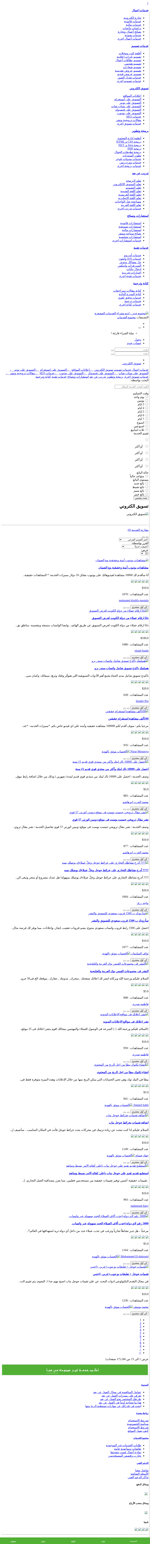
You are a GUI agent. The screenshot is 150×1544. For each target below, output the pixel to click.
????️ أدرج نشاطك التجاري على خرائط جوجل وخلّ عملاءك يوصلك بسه (106, 870)
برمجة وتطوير (140, 130)
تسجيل (13, 1541)
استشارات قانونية (130, 223)
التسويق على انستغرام (127, 99)
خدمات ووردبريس (130, 162)
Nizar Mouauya (139, 751)
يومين (141, 400)
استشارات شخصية (130, 237)
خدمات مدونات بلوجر (128, 159)
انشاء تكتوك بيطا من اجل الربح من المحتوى (123, 1072)
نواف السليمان (139, 953)
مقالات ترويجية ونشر (128, 120)
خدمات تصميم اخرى (129, 81)
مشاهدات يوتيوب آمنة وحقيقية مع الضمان (123, 567)
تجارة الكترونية (132, 17)
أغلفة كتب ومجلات (130, 53)
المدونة (145, 1384)
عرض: (145, 550)
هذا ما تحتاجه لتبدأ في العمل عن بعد (120, 1402)
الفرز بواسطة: (140, 543)
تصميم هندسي (132, 63)
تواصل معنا (142, 1470)
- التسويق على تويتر (26, 369)
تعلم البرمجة (133, 180)
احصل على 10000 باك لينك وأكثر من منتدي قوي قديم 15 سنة (112, 769)
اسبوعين (139, 426)
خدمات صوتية (133, 35)
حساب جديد (134, 343)
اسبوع (141, 422)
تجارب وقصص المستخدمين (124, 1455)
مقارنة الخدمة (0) (138, 529)
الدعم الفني (143, 1463)
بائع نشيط (138, 487)
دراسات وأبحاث (132, 28)
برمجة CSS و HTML (128, 141)
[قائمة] (147, 537)
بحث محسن (141, 498)
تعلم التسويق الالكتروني (127, 184)
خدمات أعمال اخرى (129, 38)
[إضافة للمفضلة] (128, 607)
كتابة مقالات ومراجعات (127, 290)
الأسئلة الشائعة (140, 1473)
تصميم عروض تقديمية (128, 70)
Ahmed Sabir (140, 1105)
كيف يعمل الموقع (138, 1430)
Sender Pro (142, 701)
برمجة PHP (134, 148)
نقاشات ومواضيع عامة (127, 1448)
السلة (73, 1541)
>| (140, 1352)
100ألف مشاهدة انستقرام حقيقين (128, 718)
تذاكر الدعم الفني (138, 1477)
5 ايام (141, 411)
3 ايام (141, 404)
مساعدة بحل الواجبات (128, 201)
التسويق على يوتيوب (129, 113)
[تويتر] (143, 1529)
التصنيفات (133, 1541)
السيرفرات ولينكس (129, 265)
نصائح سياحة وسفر (129, 233)
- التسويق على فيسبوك (103, 373)
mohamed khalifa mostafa (134, 600)
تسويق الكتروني (139, 88)
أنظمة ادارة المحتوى (129, 138)
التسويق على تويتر (130, 102)
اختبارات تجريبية (131, 272)
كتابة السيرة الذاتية (130, 294)
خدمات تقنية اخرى (130, 276)
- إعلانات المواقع (82, 369)
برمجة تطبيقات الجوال (127, 152)
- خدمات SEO (49, 373)
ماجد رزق (143, 903)
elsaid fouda (142, 650)
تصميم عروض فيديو (129, 74)
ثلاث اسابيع (138, 429)
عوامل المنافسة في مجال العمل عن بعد (117, 1392)
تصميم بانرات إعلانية (129, 56)
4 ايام (141, 407)
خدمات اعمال (140, 10)
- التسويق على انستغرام (55, 369)
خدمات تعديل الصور (129, 77)
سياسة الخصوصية (138, 1423)
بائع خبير (139, 494)
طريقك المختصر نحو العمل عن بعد (120, 1399)
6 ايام (141, 415)
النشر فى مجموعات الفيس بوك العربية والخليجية (119, 971)
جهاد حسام (142, 1155)
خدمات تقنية (141, 247)
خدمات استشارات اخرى (126, 240)
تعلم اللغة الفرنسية (129, 194)
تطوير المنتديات (132, 155)
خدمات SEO (133, 116)
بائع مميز (139, 490)
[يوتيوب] (139, 1529)
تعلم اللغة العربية (131, 205)
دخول (137, 339)
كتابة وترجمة (141, 283)
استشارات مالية (131, 230)
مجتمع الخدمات (141, 1438)
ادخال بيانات (134, 269)
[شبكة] (143, 537)
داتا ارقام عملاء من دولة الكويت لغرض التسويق (120, 617)
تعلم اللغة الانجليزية (129, 198)
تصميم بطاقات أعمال (128, 60)
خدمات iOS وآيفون (130, 258)
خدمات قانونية (132, 21)
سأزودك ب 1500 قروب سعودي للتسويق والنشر (120, 920)
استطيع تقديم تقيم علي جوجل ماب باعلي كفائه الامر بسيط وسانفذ (109, 1173)
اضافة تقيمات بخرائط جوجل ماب (129, 1122)
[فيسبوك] (147, 1529)
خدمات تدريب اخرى (129, 208)
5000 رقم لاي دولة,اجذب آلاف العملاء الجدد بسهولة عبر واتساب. (110, 1223)
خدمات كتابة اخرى (130, 304)
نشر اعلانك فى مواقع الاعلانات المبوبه (126, 1021)
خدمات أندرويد (132, 255)
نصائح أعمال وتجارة (129, 31)
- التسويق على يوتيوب (73, 373)
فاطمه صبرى (140, 1004)
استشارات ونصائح (138, 215)
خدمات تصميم (140, 45)
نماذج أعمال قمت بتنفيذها (125, 1452)
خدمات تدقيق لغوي (129, 297)
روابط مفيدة (142, 1413)
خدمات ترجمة (132, 301)
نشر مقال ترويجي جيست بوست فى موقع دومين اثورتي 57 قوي (110, 819)
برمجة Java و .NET (129, 145)
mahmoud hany (140, 1205)
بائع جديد (139, 483)
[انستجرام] (136, 1529)
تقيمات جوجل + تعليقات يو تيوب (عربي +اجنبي (121, 1274)
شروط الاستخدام (138, 1420)
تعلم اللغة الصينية (130, 191)
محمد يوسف (141, 1306)
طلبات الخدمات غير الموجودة (123, 1445)
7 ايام (141, 418)
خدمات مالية (133, 24)
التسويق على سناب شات (126, 106)
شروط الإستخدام (138, 1427)
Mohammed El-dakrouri (134, 1256)
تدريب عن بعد (140, 173)
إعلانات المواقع (132, 95)
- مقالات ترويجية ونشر (24, 373)
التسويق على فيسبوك (128, 109)
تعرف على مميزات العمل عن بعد (121, 1395)
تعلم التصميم (133, 187)
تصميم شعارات (132, 67)
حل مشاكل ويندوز (130, 262)
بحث (103, 1541)
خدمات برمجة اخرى (129, 165)
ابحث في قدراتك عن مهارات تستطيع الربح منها (113, 1406)
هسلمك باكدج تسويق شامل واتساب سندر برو (122, 668)
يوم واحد (139, 397)
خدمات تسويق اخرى (129, 123)
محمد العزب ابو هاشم (136, 802)
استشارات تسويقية (130, 226)
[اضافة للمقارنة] (124, 607)
